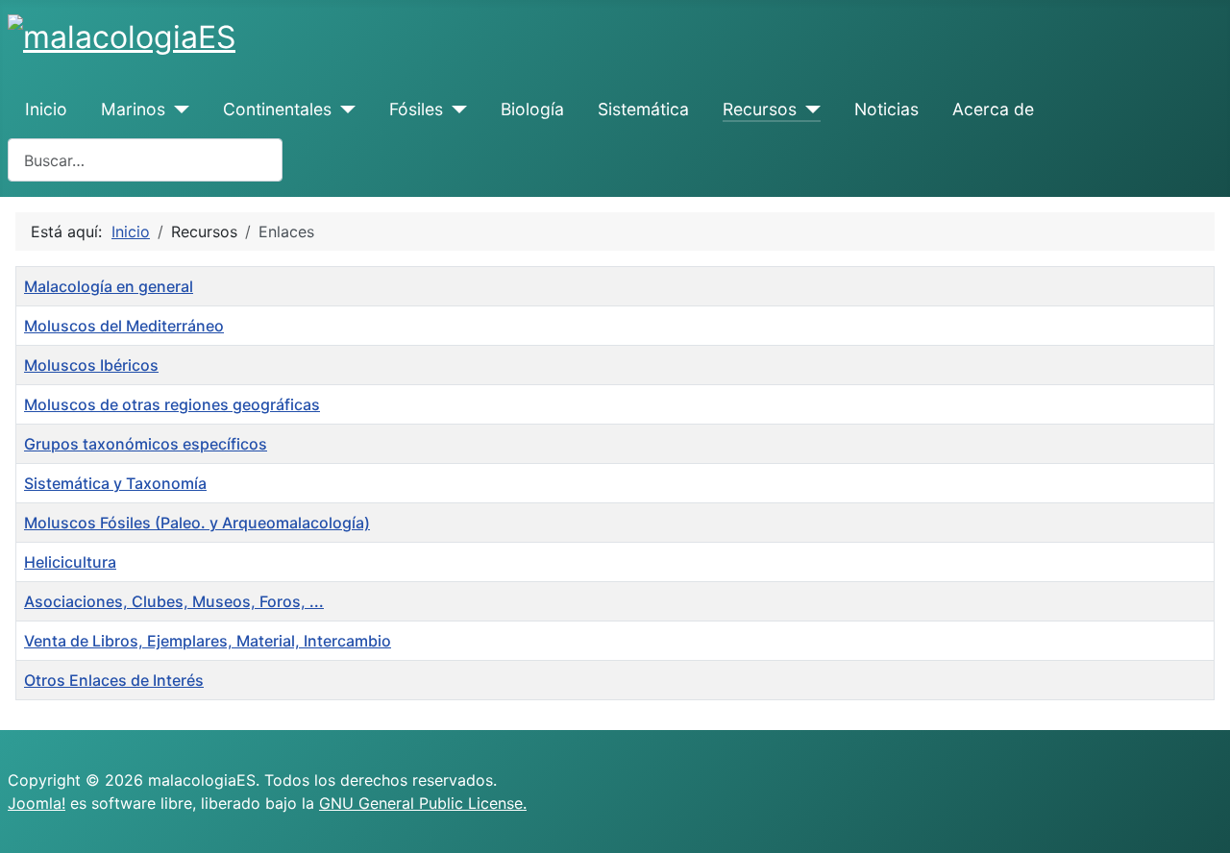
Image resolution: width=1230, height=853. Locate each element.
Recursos (760, 109)
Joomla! (36, 803)
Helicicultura (70, 562)
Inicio (46, 109)
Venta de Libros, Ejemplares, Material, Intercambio (207, 640)
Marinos (133, 109)
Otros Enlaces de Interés (114, 680)
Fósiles (416, 109)
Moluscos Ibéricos (91, 365)
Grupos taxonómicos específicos (145, 443)
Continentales (277, 109)
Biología (532, 109)
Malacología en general (108, 286)
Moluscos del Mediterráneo (124, 325)
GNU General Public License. (423, 803)
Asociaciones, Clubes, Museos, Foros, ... (174, 601)
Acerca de (993, 109)
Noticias (886, 109)
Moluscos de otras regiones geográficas (172, 404)
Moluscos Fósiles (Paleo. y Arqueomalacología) (197, 522)
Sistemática (643, 109)
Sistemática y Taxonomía (115, 483)
